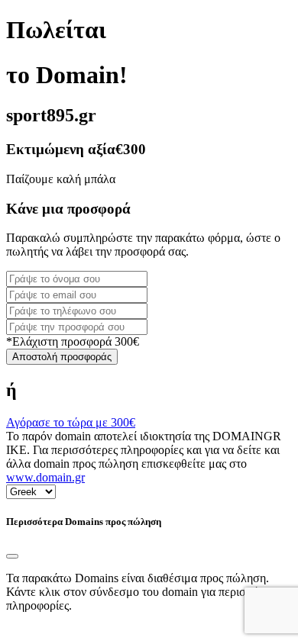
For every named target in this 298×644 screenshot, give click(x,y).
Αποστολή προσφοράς (62, 356)
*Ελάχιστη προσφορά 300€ (72, 341)
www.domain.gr (45, 477)
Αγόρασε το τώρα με (70, 422)
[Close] (12, 556)
